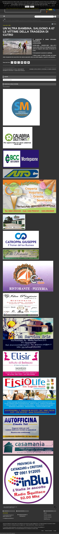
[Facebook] (12, 62)
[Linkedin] (22, 62)
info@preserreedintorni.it (9, 518)
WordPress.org (47, 519)
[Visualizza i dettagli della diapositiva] (17, 137)
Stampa (54, 23)
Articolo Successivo (50, 67)
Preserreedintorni (6, 86)
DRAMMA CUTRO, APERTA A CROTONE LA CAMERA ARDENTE (42, 69)
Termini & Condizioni (48, 530)
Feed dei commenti (47, 517)
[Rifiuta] (57, 4)
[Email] (28, 62)
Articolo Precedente (9, 67)
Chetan (7, 533)
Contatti (54, 530)
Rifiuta (32, 6)
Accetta (27, 6)
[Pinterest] (25, 62)
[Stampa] (52, 23)
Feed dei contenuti (47, 515)
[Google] (18, 62)
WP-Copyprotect (12, 533)
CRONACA (9, 20)
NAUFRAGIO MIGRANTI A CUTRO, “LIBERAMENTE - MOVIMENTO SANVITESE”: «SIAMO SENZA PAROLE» (14, 70)
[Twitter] (15, 62)
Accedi (45, 513)
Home (42, 530)
